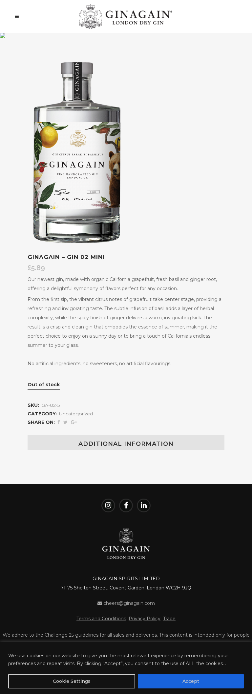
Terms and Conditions (101, 619)
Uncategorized (76, 414)
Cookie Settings (72, 681)
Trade (169, 619)
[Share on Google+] (74, 422)
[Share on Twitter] (65, 422)
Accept (190, 681)
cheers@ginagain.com (128, 603)
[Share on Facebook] (58, 422)
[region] (126, 668)
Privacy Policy (144, 619)
